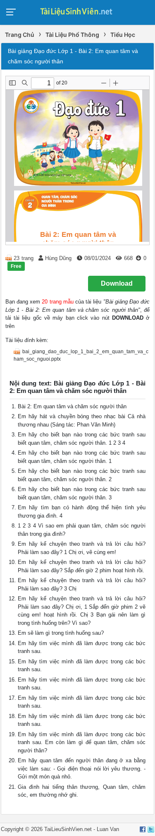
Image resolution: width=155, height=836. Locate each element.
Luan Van (108, 829)
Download (117, 283)
